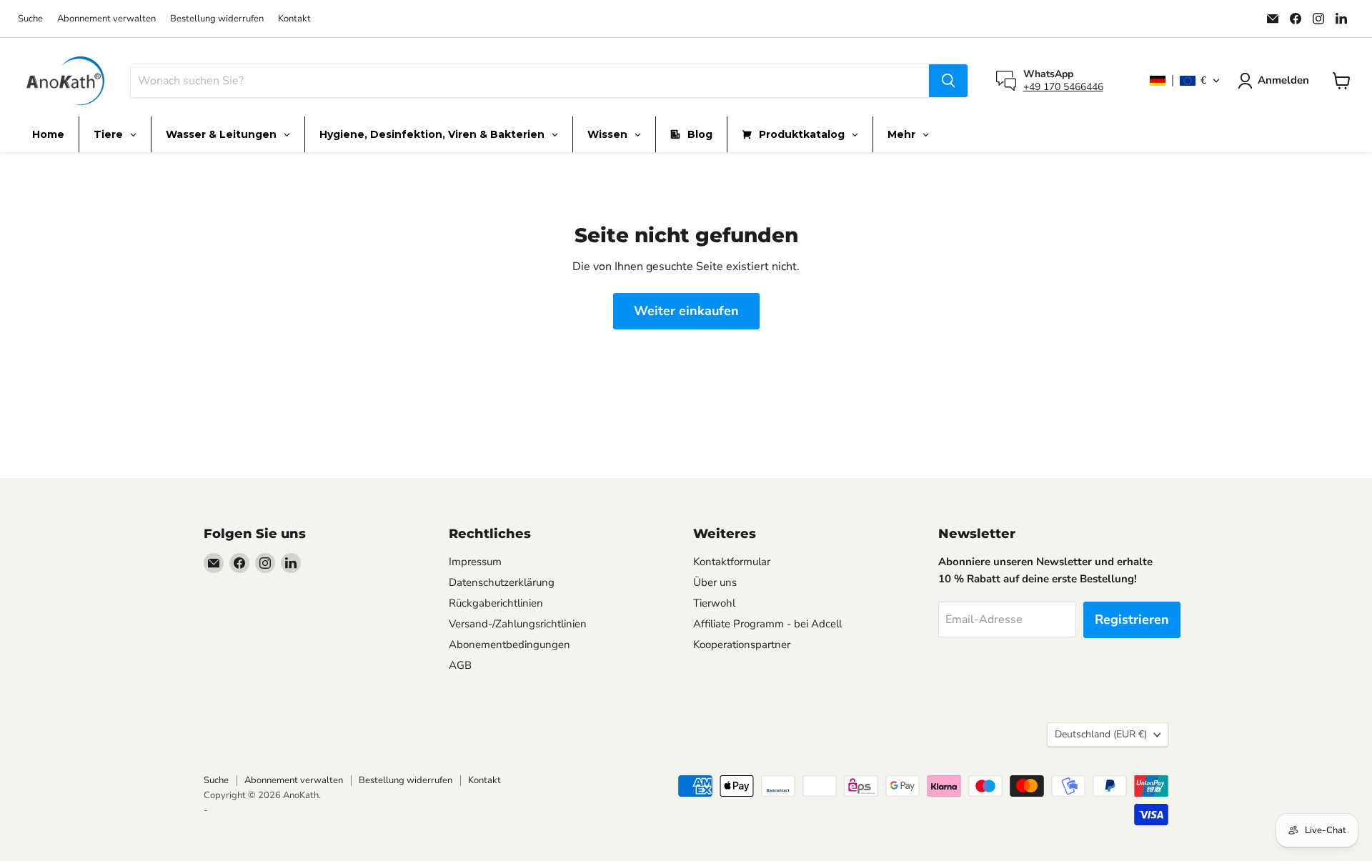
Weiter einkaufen (686, 310)
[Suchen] (948, 80)
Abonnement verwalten (106, 19)
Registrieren (1132, 619)
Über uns (715, 582)
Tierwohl (714, 603)
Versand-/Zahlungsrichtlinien (518, 624)
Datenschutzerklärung (502, 582)
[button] (1184, 80)
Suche (30, 19)
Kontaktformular (731, 561)
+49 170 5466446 (1063, 87)
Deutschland (1101, 734)
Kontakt (294, 19)
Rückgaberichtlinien (496, 603)
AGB (460, 665)
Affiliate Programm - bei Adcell (767, 624)
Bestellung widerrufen (217, 19)
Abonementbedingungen (509, 644)
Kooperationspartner (741, 644)
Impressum (475, 561)
